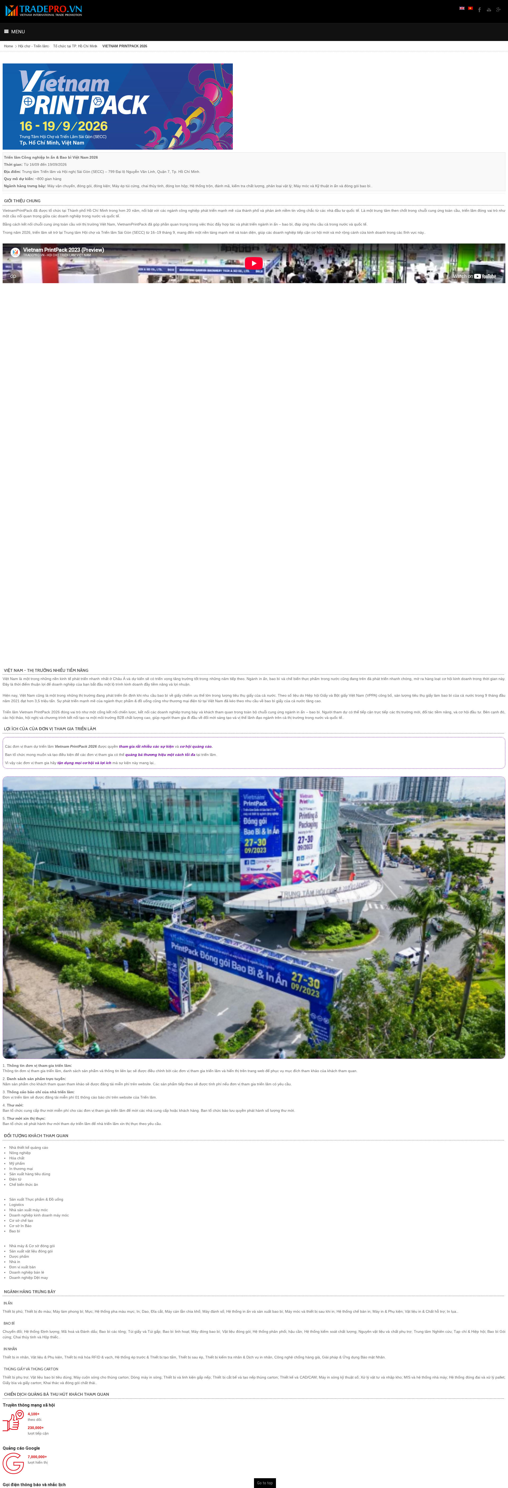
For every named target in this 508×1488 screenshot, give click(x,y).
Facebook (479, 9)
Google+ (498, 9)
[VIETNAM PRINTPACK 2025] (118, 106)
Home (8, 46)
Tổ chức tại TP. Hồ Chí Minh (75, 46)
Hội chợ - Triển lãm (33, 46)
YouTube (488, 9)
